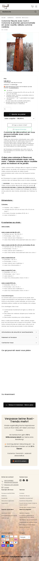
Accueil (4, 17)
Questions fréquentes (26, 501)
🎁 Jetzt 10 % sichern (19, 461)
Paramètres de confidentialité (28, 522)
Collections (11, 17)
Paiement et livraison (9, 337)
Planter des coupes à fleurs (28, 507)
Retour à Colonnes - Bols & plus (20, 405)
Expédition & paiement (26, 498)
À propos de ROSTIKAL (8, 493)
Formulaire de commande (9, 515)
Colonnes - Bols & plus (22, 17)
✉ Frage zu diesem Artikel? (19, 125)
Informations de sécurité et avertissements (17, 332)
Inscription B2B (6, 513)
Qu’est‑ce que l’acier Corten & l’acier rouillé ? (28, 504)
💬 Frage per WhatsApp (19, 129)
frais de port (14, 82)
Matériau (4, 496)
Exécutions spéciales (8, 501)
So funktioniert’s (14, 88)
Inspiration (5, 503)
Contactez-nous (8, 343)
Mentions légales (25, 513)
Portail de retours (25, 496)
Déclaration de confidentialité (28, 520)
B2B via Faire (5, 518)
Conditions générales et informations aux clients (27, 516)
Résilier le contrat (25, 527)
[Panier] (32, 6)
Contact (22, 493)
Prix (5, 78)
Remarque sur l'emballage (27, 525)
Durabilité (4, 498)
